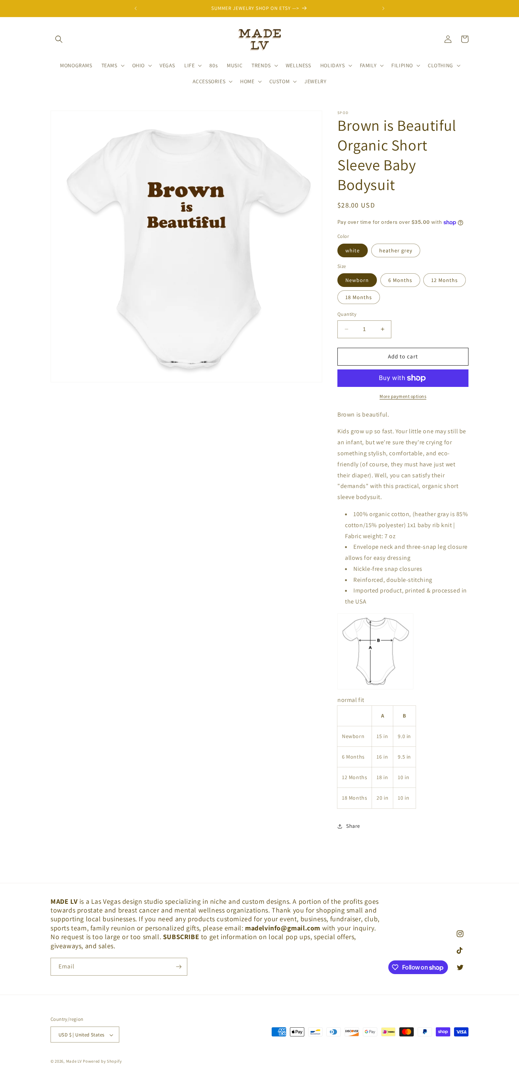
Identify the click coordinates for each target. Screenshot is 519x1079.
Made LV (74, 1061)
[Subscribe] (178, 967)
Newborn (357, 280)
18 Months (358, 297)
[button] (59, 39)
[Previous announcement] (135, 8)
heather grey (395, 250)
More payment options (403, 396)
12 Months (444, 280)
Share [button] (353, 825)
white (352, 250)
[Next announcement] (383, 8)
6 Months (400, 280)
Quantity (346, 314)
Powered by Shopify (102, 1061)
